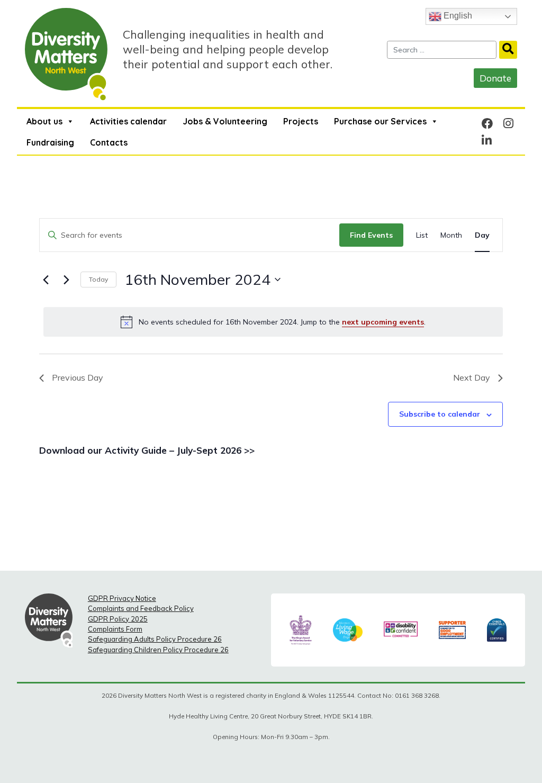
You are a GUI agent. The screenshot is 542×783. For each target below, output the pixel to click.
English (456, 15)
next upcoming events (383, 322)
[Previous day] (45, 279)
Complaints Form (115, 629)
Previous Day (77, 377)
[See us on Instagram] (508, 123)
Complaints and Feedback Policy (141, 608)
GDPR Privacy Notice (122, 598)
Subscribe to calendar (439, 414)
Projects (300, 121)
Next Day (471, 377)
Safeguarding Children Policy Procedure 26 (158, 649)
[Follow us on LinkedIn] (487, 140)
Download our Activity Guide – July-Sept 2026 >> (147, 450)
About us (44, 121)
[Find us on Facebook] (487, 123)
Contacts (109, 142)
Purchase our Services (380, 121)
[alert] (273, 322)
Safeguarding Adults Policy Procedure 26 (155, 639)
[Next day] (66, 279)
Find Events (371, 235)
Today (98, 279)
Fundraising (50, 142)
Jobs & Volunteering (225, 121)
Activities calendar (128, 121)
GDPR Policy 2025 (118, 619)
